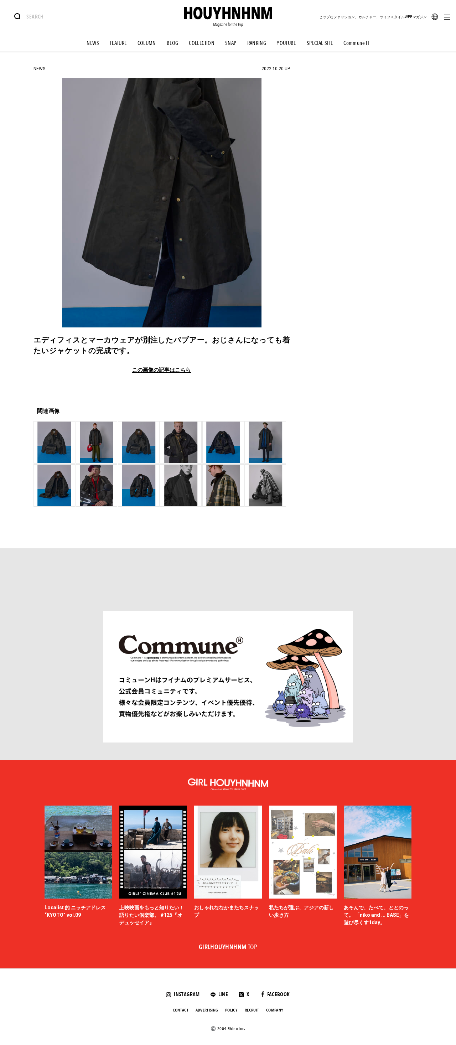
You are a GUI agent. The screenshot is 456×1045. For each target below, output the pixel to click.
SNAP (231, 43)
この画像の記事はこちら (161, 370)
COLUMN (147, 43)
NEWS (93, 43)
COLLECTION (201, 43)
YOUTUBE (286, 43)
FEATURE (118, 43)
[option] (78, 866)
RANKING (256, 43)
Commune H (356, 43)
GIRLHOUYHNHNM (228, 947)
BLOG (172, 43)
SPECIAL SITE (320, 43)
